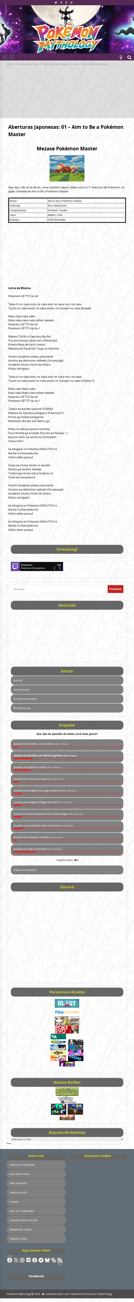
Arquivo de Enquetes (25, 870)
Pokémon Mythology (19, 1294)
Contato (14, 1201)
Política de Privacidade (22, 1164)
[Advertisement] (67, 93)
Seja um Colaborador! (21, 1211)
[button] (121, 56)
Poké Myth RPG (18, 1183)
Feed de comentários (25, 698)
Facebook (36, 1276)
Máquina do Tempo (20, 1229)
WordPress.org (21, 708)
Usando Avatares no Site (23, 1220)
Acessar (17, 680)
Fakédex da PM (18, 1192)
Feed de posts (21, 689)
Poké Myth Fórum (19, 1174)
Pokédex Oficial (18, 1238)
